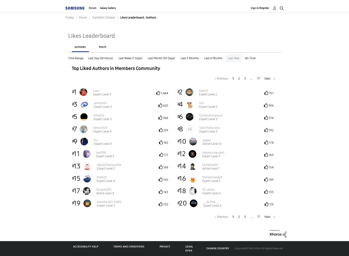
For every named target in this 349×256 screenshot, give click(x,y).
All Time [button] (250, 58)
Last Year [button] (233, 58)
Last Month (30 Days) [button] (161, 58)
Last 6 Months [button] (213, 58)
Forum (92, 8)
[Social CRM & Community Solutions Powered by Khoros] (278, 233)
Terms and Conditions (128, 246)
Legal (189, 246)
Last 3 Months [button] (190, 58)
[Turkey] (74, 8)
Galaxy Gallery (108, 8)
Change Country (217, 248)
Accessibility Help (85, 246)
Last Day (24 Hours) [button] (100, 58)
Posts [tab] (102, 47)
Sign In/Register (260, 8)
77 (258, 78)
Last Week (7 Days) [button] (130, 58)
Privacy (165, 246)
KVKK (188, 250)
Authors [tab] (80, 47)
